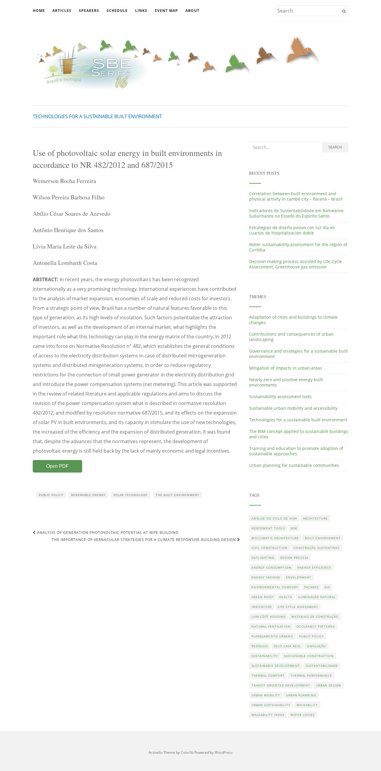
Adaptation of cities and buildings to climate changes (293, 319)
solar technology (130, 495)
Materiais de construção (314, 616)
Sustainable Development (276, 666)
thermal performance (311, 675)
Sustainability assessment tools (280, 396)
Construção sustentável (316, 548)
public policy (51, 495)
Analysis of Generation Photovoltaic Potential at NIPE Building (107, 532)
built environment (323, 538)
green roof (262, 597)
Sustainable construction (309, 656)
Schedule (117, 10)
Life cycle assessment (298, 607)
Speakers (89, 10)
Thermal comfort (268, 675)
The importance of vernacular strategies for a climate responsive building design (144, 539)
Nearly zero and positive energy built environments (286, 382)
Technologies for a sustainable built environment (97, 116)
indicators (262, 607)
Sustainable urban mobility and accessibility (293, 408)
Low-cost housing (268, 616)
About (192, 10)
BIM (294, 528)
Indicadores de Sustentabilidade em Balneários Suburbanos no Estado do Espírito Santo (296, 213)
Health (285, 597)
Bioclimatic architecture (275, 538)
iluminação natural (316, 597)
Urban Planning (301, 695)
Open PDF (57, 466)
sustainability (265, 656)
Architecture (315, 518)
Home (39, 10)
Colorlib (187, 752)
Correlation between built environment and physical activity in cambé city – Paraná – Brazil (296, 196)
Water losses (303, 715)
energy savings (266, 577)
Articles (61, 10)
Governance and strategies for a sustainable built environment (298, 353)
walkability (307, 705)
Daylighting (263, 558)
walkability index (268, 715)
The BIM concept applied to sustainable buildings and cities (298, 434)
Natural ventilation (271, 626)
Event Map (166, 10)
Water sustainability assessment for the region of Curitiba (298, 247)
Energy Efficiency (314, 567)
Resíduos (260, 646)
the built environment (177, 495)
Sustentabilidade (322, 666)
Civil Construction (270, 548)
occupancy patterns (315, 626)
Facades (311, 587)
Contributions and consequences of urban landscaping (291, 336)
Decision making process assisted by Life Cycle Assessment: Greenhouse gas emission (295, 264)
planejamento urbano (272, 636)
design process (294, 558)
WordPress (224, 752)
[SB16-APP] (190, 62)
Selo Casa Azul (287, 646)
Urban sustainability (271, 705)
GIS (327, 587)
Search (335, 147)
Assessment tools (268, 528)
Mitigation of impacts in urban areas (285, 368)
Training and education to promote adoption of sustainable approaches (296, 450)
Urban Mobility (266, 695)
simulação (316, 646)
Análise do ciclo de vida (274, 518)
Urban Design (328, 685)
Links (141, 10)
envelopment (298, 577)
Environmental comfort (275, 587)
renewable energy (88, 495)
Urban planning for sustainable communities (294, 465)
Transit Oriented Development (281, 685)
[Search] (344, 11)
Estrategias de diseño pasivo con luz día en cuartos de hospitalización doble (292, 230)
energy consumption (271, 567)
